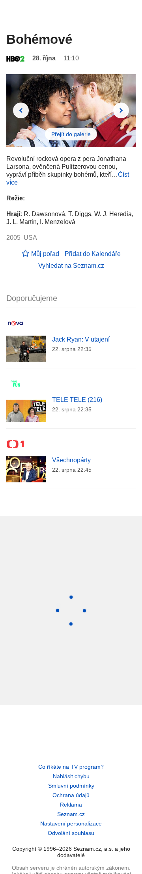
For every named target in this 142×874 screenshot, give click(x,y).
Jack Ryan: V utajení (81, 339)
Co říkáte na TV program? (71, 767)
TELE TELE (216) (77, 399)
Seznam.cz (71, 814)
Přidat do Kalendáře (93, 253)
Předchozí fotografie (21, 110)
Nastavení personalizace (71, 823)
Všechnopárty (71, 460)
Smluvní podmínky (71, 785)
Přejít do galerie (71, 134)
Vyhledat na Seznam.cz (71, 265)
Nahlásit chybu (71, 776)
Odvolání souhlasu (71, 833)
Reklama (71, 804)
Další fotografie (121, 110)
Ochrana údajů (71, 795)
